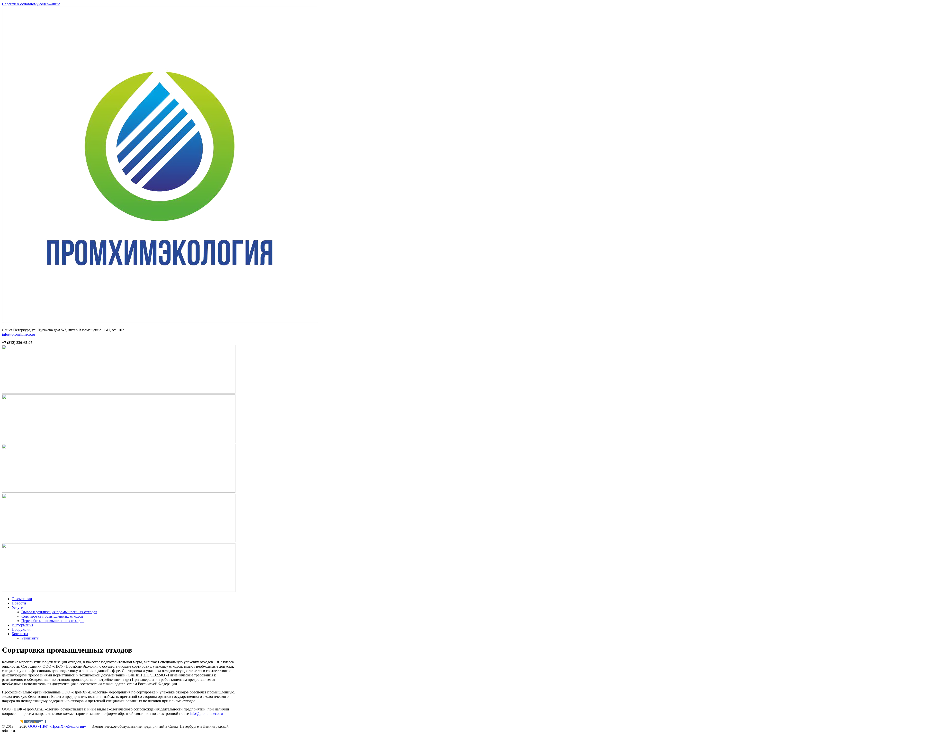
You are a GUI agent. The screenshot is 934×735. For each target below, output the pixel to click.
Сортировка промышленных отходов (52, 616)
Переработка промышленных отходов (52, 621)
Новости (19, 603)
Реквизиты (30, 638)
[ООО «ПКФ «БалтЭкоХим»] (160, 322)
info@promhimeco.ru (18, 334)
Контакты (20, 634)
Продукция (21, 629)
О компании (22, 599)
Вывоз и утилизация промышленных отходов (59, 612)
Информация (22, 625)
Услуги (17, 607)
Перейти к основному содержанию (31, 4)
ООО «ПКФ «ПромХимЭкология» (57, 726)
